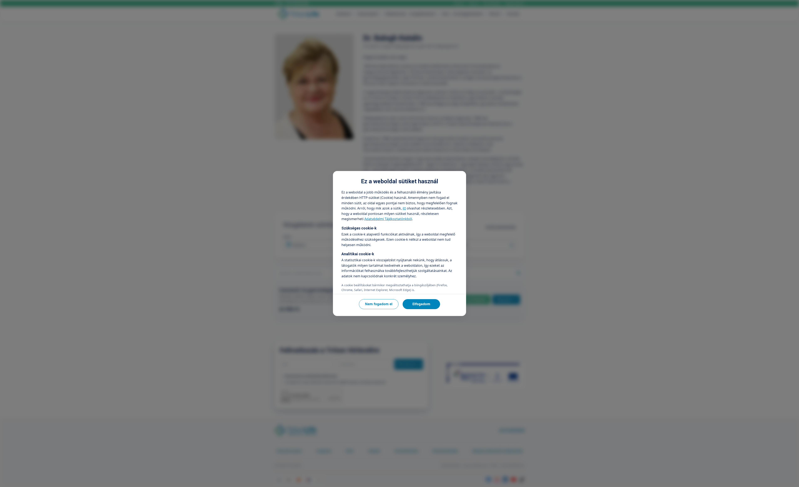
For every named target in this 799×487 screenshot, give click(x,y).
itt (404, 208)
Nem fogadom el (378, 304)
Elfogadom (421, 304)
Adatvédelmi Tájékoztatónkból (388, 219)
